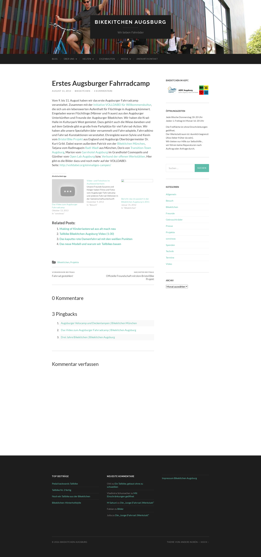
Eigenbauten (107, 59)
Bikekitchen (63, 262)
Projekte (74, 262)
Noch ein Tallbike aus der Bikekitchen (71, 496)
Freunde (170, 213)
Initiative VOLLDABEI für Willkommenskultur (122, 104)
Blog (55, 59)
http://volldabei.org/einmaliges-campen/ (85, 165)
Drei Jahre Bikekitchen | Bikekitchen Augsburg (88, 337)
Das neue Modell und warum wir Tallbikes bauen (90, 244)
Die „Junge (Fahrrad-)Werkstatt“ (137, 502)
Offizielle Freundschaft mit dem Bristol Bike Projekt (130, 276)
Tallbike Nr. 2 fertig (61, 489)
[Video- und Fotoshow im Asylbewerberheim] (104, 192)
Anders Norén (189, 542)
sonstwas (171, 238)
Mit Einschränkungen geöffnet (122, 495)
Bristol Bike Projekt (70, 139)
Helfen (87, 59)
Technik (170, 251)
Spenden (170, 244)
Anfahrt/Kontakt (147, 59)
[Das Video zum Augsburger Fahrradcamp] (68, 191)
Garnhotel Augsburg (95, 152)
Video (169, 263)
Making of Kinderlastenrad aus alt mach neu (88, 228)
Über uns (69, 59)
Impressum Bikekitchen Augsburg (179, 478)
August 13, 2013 (61, 91)
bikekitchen (82, 91)
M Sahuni (112, 502)
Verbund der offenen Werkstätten (123, 156)
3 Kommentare (103, 91)
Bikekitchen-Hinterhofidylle (66, 502)
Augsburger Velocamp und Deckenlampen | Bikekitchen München (99, 323)
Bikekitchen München (131, 143)
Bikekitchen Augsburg (130, 22)
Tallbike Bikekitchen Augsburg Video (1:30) (87, 233)
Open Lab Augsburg (82, 156)
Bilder (120, 508)
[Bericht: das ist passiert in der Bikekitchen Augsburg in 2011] (137, 188)
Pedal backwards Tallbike (65, 483)
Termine (170, 257)
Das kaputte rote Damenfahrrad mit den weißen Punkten (96, 239)
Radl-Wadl (92, 148)
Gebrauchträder (174, 219)
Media (124, 59)
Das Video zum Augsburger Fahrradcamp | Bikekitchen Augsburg (98, 330)
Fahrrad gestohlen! (63, 274)
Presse (169, 225)
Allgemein (171, 194)
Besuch (169, 200)
